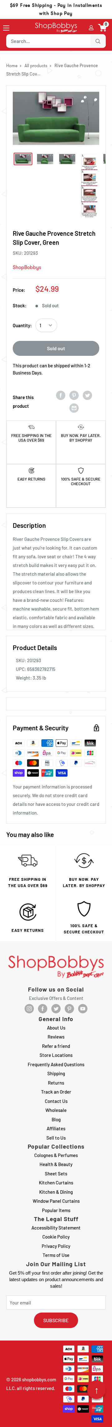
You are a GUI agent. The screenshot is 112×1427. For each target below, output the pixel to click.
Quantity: (22, 325)
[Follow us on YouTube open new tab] (82, 1008)
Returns (56, 1082)
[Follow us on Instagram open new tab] (29, 1008)
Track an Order (56, 1092)
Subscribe (56, 1320)
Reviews (56, 1036)
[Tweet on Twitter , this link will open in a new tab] (87, 395)
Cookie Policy (56, 1236)
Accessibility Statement (56, 1227)
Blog (56, 1119)
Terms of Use (56, 1255)
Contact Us (56, 1101)
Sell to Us (56, 1138)
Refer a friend (56, 1046)
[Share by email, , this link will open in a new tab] (74, 408)
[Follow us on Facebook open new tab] (42, 1008)
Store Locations (56, 1055)
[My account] (91, 27)
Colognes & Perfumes (56, 1155)
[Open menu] (6, 28)
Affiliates (56, 1128)
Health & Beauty (56, 1164)
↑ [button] (96, 1389)
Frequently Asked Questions (56, 1064)
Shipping (56, 1073)
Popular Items (56, 1210)
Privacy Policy (56, 1246)
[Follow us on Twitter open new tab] (56, 1008)
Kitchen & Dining (56, 1192)
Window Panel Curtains (56, 1201)
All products (36, 66)
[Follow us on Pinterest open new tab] (69, 1008)
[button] (102, 27)
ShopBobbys (27, 267)
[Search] (98, 41)
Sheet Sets (56, 1173)
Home (11, 66)
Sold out (56, 348)
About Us (56, 1027)
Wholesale (56, 1110)
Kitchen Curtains (56, 1182)
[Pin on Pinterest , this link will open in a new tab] (74, 395)
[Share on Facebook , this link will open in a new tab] (60, 395)
